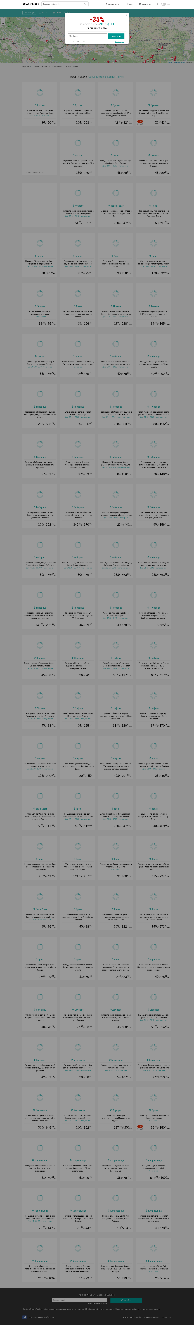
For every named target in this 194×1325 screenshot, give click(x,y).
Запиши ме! (116, 36)
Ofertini (30, 4)
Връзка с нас (146, 4)
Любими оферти (114, 4)
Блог (131, 4)
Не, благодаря (119, 42)
